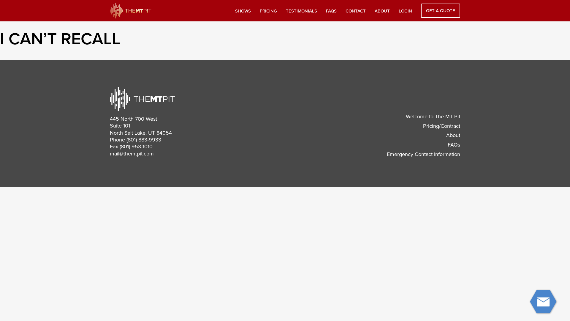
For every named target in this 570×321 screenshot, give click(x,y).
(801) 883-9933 (143, 139)
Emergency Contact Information (423, 154)
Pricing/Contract (441, 126)
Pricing (268, 11)
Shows (243, 11)
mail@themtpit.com (132, 153)
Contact (356, 11)
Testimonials (301, 11)
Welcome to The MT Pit (433, 116)
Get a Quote (440, 10)
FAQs (331, 11)
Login (405, 11)
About (382, 11)
